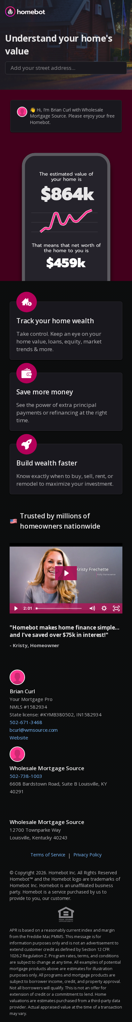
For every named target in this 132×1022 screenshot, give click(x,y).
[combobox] (66, 68)
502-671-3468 (26, 722)
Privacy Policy (87, 855)
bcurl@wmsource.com (34, 730)
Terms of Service (48, 855)
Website (19, 737)
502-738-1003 (26, 776)
